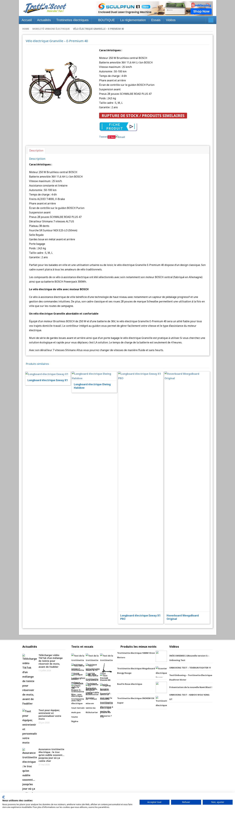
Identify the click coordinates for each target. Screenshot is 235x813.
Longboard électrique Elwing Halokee (92, 386)
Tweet (103, 136)
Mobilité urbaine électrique (51, 28)
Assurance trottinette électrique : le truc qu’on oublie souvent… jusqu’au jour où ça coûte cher (51, 755)
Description (36, 150)
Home (25, 28)
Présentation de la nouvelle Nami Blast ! (190, 687)
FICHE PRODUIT (50, 365)
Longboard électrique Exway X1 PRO (140, 617)
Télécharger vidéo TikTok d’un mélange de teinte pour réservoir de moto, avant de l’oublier (51, 661)
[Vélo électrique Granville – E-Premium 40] (60, 82)
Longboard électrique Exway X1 (47, 380)
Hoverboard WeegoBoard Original (183, 617)
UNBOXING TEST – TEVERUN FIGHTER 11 (190, 667)
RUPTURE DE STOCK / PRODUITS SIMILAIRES (143, 115)
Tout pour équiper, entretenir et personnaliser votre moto (50, 714)
